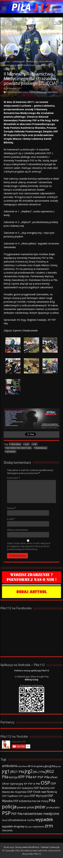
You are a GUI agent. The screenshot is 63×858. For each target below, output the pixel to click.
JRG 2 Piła (39, 772)
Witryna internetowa (17, 529)
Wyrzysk (28, 827)
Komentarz (13, 477)
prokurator (53, 807)
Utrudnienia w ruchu (21, 820)
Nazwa (11, 508)
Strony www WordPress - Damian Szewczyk (37, 847)
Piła (52, 800)
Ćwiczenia (23, 92)
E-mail (11, 518)
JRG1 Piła (17, 771)
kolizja (13, 777)
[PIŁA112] (31, 7)
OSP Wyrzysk (38, 796)
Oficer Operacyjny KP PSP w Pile (21, 783)
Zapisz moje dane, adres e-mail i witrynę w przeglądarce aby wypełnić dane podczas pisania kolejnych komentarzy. (28, 546)
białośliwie (22, 766)
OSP (27, 444)
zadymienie (38, 826)
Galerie (32, 92)
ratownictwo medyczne (19, 448)
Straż (4, 820)
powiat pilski (25, 807)
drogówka (38, 766)
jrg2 (29, 771)
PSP (35, 444)
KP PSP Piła (41, 777)
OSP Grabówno (24, 788)
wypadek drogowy (13, 826)
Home (7, 61)
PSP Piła (17, 814)
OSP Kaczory (42, 788)
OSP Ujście (23, 796)
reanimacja (41, 448)
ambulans (9, 765)
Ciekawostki (19, 61)
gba (46, 766)
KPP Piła (25, 776)
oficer (54, 777)
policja (9, 806)
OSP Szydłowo (10, 795)
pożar (40, 806)
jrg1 (6, 771)
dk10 (30, 766)
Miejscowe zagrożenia (47, 92)
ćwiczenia (15, 444)
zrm (49, 825)
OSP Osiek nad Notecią (42, 792)
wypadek (11, 451)
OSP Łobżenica (22, 801)
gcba (52, 766)
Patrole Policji (40, 801)
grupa (58, 766)
